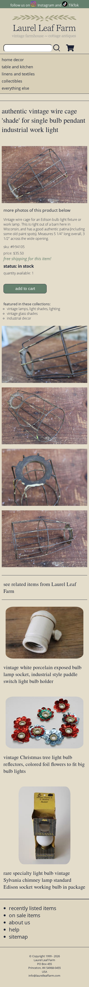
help (14, 929)
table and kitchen (17, 66)
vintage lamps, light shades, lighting (33, 308)
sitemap (18, 936)
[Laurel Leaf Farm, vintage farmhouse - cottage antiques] (44, 26)
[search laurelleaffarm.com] (57, 48)
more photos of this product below (36, 210)
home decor (13, 59)
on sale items (24, 915)
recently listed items (32, 908)
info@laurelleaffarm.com (44, 975)
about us (19, 922)
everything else (15, 88)
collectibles (12, 81)
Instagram (46, 5)
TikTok (74, 5)
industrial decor (19, 318)
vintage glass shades (22, 313)
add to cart (25, 288)
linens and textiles (18, 73)
